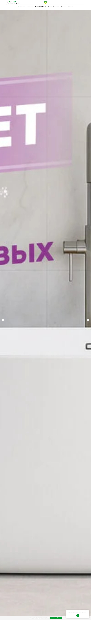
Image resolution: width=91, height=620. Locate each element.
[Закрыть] (89, 618)
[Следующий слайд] (88, 320)
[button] (55, 618)
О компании (21, 6)
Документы (56, 6)
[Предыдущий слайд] (3, 320)
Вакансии (63, 6)
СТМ (49, 6)
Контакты (70, 6)
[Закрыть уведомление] (88, 611)
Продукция (29, 6)
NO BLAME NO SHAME (40, 6)
